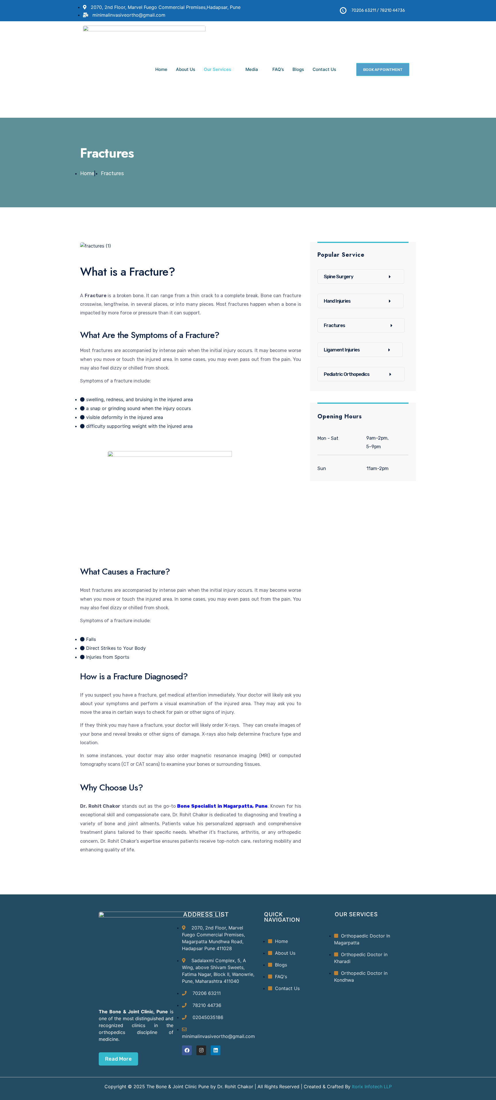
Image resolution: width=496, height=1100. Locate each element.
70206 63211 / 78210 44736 (378, 10)
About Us (185, 69)
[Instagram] (201, 1050)
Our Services (217, 69)
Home (161, 69)
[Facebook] (187, 1050)
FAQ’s (278, 69)
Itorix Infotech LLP (371, 1086)
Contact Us (324, 69)
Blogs (298, 69)
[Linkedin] (215, 1050)
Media (251, 69)
